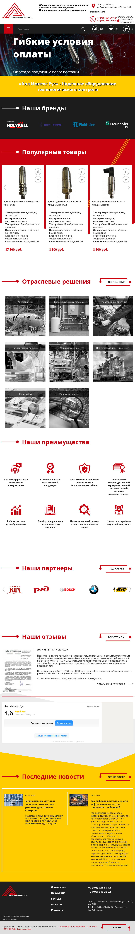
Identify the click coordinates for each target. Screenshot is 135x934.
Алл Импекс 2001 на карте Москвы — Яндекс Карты (67, 741)
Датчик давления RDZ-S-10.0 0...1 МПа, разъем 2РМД (64, 203)
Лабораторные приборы (25, 347)
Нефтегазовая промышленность (113, 347)
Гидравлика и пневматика (113, 301)
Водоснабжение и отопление (69, 301)
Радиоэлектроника (69, 394)
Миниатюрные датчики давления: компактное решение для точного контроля (40, 805)
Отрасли (56, 904)
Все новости (116, 777)
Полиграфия (25, 394)
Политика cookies (9, 919)
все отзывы (116, 637)
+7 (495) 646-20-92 (106, 20)
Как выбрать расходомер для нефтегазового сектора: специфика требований (109, 804)
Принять (117, 927)
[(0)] (126, 29)
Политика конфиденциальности (15, 916)
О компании (58, 887)
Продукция (58, 892)
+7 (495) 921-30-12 (106, 17)
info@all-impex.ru (95, 910)
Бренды (56, 898)
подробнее (116, 568)
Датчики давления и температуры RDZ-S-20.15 (21, 203)
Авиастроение (25, 301)
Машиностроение (69, 347)
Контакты (57, 910)
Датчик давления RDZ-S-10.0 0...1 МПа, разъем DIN (108, 203)
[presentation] (105, 54)
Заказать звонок (124, 16)
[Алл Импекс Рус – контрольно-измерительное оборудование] (17, 11)
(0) (101, 28)
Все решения (116, 282)
